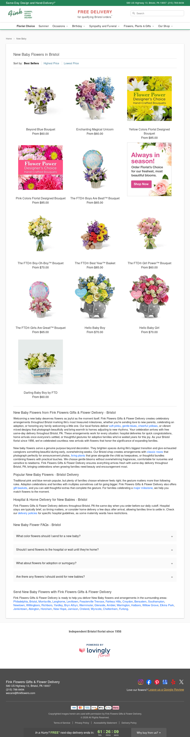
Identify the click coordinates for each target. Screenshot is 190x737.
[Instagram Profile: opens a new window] (140, 682)
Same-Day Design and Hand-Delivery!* (31, 3)
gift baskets (20, 488)
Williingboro (33, 605)
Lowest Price (71, 63)
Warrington (123, 605)
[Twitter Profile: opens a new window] (181, 682)
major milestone (143, 488)
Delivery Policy (129, 723)
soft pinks (115, 426)
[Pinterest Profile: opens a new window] (157, 682)
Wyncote (96, 609)
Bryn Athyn (71, 605)
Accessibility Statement (105, 723)
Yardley (58, 605)
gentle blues (129, 426)
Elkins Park (167, 605)
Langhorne (58, 601)
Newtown (19, 605)
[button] (180, 721)
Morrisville (44, 601)
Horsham (46, 609)
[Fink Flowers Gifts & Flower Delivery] (32, 14)
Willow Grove (150, 605)
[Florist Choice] (149, 169)
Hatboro (136, 605)
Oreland (84, 609)
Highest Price (51, 63)
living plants (78, 455)
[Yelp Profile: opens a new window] (173, 682)
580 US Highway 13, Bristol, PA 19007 (28, 686)
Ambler (111, 605)
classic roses (155, 452)
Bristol (33, 601)
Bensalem (140, 601)
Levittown (72, 601)
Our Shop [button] (164, 26)
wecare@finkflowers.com (20, 693)
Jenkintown (20, 609)
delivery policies (27, 513)
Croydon (127, 601)
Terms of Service (62, 723)
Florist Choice (26, 26)
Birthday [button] (77, 26)
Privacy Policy (82, 723)
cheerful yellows (148, 426)
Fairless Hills (113, 601)
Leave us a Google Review (166, 690)
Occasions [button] (59, 26)
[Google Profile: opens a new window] (165, 682)
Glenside (99, 605)
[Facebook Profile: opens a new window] (148, 682)
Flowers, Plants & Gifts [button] (138, 26)
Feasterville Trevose (92, 601)
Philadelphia (20, 601)
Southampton (156, 601)
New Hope (59, 609)
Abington (34, 609)
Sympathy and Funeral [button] (103, 26)
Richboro (46, 605)
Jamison (73, 609)
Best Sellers (31, 63)
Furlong (123, 609)
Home (9, 38)
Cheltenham (110, 609)
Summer (44, 26)
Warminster (86, 605)
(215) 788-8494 (15, 689)
